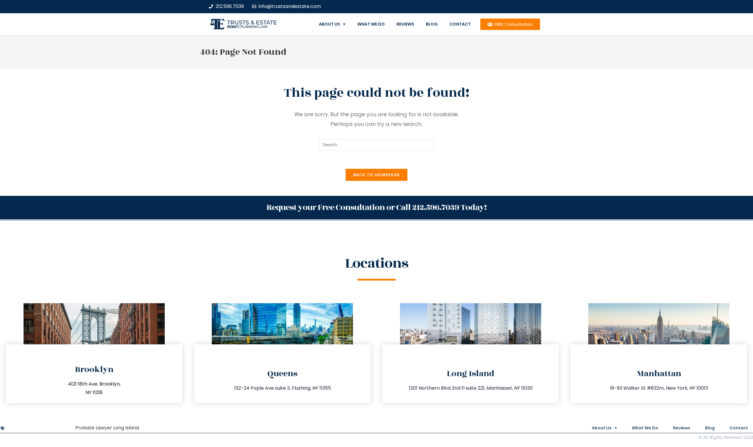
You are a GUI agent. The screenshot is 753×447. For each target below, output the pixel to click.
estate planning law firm (247, 26)
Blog (432, 24)
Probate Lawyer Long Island (107, 427)
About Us (329, 24)
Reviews (405, 24)
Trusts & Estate (252, 22)
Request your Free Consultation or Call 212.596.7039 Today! (376, 207)
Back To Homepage (376, 175)
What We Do (371, 24)
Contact (460, 24)
